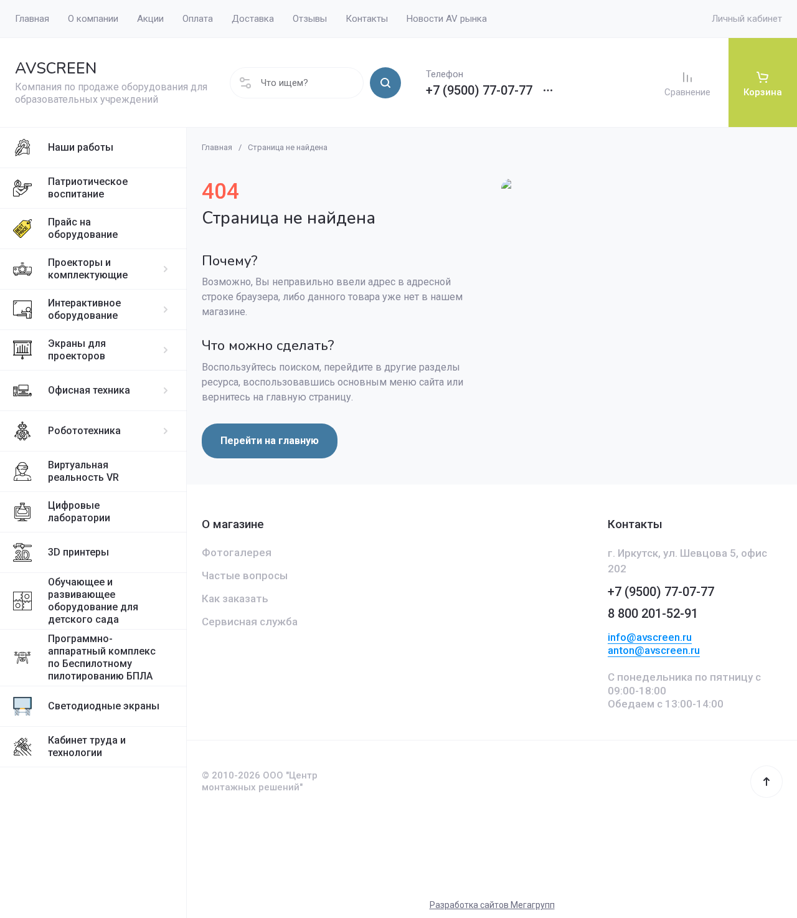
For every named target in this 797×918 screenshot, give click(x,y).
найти (385, 82)
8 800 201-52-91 (653, 613)
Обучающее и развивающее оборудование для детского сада (93, 600)
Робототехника (84, 431)
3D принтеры (78, 552)
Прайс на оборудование (83, 228)
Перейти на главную (269, 441)
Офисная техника (89, 390)
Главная (217, 147)
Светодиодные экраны (103, 706)
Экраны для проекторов (77, 350)
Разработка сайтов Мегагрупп (492, 905)
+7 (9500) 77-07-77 (479, 90)
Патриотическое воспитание (88, 188)
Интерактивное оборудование (84, 309)
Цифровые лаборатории (79, 511)
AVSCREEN (56, 68)
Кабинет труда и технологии (87, 746)
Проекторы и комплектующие (88, 269)
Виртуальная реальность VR (83, 471)
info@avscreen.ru (650, 637)
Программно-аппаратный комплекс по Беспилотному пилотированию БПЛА (102, 657)
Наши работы (80, 147)
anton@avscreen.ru (654, 650)
